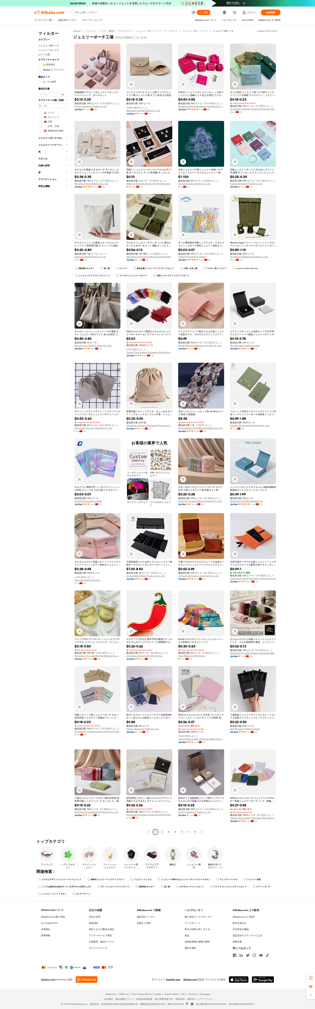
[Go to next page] (201, 832)
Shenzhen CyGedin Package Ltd (246, 501)
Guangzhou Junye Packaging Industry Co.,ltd (252, 578)
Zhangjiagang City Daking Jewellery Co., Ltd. (200, 428)
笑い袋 (107, 268)
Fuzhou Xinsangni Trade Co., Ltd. (90, 106)
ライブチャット (193, 923)
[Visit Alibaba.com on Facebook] (235, 955)
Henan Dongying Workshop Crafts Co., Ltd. (200, 345)
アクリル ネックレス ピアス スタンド (230, 886)
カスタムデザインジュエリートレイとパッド (61, 879)
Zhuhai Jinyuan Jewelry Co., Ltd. (194, 183)
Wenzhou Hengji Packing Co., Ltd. (91, 183)
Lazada (157, 994)
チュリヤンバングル (228, 879)
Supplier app (173, 979)
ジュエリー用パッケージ (195, 31)
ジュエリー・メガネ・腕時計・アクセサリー (108, 31)
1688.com (124, 994)
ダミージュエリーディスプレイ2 (115, 886)
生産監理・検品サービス (101, 941)
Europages (205, 994)
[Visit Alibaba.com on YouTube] (261, 955)
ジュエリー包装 (254, 879)
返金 (187, 935)
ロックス (123, 268)
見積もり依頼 (144, 923)
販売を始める (239, 923)
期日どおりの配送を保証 (101, 929)
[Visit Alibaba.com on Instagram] (254, 955)
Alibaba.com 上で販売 (244, 916)
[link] (310, 978)
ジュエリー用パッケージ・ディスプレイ (157, 31)
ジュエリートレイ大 (142, 879)
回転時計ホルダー (86, 268)
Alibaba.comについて (52, 910)
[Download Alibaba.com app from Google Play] (263, 979)
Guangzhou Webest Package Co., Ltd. (249, 256)
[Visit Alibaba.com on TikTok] (267, 955)
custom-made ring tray (247, 268)
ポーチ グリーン (83, 894)
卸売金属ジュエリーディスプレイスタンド (155, 268)
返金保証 (93, 923)
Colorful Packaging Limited (192, 256)
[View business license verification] (187, 1004)
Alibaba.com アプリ (193, 979)
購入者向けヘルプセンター (198, 916)
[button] (193, 12)
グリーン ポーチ (263, 886)
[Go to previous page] (149, 832)
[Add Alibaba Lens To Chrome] (86, 979)
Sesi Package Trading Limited (245, 345)
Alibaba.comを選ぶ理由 (53, 916)
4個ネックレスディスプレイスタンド (173, 275)
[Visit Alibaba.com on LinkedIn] (241, 955)
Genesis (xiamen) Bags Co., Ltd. (90, 256)
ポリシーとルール (98, 948)
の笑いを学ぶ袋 (190, 268)
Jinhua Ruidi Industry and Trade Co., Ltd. (198, 576)
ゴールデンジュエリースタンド (133, 275)
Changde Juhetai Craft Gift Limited (144, 655)
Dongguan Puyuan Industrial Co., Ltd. (93, 428)
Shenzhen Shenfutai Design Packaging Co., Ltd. (201, 106)
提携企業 (237, 941)
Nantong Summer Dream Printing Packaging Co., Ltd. (149, 183)
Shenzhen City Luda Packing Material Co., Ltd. (97, 655)
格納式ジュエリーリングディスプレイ (107, 879)
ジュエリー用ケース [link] (223, 31)
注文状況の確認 (241, 929)
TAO (183, 994)
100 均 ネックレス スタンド (191, 886)
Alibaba (77, 31)
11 (195, 832)
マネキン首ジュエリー (217, 268)
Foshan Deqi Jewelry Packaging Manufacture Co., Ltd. (149, 352)
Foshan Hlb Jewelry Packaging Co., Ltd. (250, 425)
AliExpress (110, 994)
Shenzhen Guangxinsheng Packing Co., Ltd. (200, 501)
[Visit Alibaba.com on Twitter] (248, 955)
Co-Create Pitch (49, 923)
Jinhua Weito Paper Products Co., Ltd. (145, 576)
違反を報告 (190, 948)
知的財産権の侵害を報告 (197, 941)
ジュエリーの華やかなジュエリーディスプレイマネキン (185, 879)
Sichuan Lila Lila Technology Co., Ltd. (93, 345)
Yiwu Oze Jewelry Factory (87, 580)
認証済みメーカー (146, 916)
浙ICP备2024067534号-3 (241, 1004)
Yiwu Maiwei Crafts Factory (192, 655)
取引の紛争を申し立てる (197, 929)
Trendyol (192, 994)
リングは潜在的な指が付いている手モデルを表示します (66, 886)
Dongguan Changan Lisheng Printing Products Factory (253, 109)
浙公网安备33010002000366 (211, 1004)
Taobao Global (171, 994)
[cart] (235, 13)
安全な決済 (94, 916)
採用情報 (45, 935)
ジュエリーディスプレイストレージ (94, 275)
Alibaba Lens (48, 979)
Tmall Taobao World (141, 994)
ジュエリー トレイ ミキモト (54, 894)
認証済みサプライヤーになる (247, 935)
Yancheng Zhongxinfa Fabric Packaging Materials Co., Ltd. (149, 256)
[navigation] (52, 432)
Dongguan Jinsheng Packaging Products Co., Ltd (149, 425)
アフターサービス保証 (100, 935)
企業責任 (45, 929)
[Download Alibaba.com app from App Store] (239, 979)
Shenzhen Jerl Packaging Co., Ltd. (143, 110)
